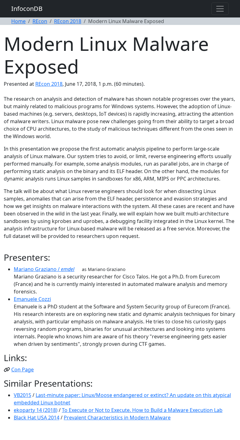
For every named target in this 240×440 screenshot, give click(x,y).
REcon (39, 21)
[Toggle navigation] (220, 8)
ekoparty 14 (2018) (36, 410)
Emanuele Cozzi (32, 299)
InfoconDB (26, 8)
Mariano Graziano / (44, 269)
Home (18, 21)
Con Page (22, 369)
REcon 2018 (67, 21)
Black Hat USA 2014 (36, 417)
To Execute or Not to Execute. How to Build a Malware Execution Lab (142, 410)
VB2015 (22, 395)
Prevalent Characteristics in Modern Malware (117, 417)
